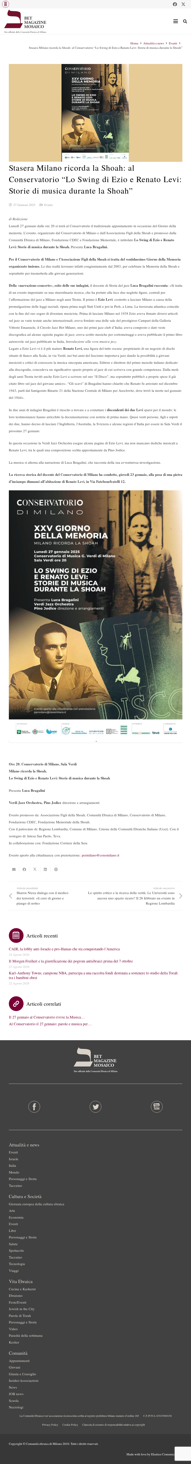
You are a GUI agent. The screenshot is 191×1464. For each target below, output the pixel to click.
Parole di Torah (20, 1315)
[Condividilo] (24, 869)
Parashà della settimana (26, 1335)
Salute (13, 1243)
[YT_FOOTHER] (156, 1107)
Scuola (14, 1400)
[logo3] (25, 21)
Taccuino (15, 1185)
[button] (5, 4)
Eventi (48, 205)
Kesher (14, 1342)
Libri (12, 1230)
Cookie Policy (70, 1424)
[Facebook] (175, 4)
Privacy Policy (50, 1424)
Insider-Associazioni (23, 1380)
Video (13, 1328)
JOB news (16, 1393)
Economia (16, 1217)
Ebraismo (16, 1295)
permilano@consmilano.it (100, 855)
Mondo (14, 1172)
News (13, 1387)
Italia (12, 1165)
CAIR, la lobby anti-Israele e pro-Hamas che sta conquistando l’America (64, 949)
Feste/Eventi (17, 1302)
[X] (183, 4)
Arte (12, 1210)
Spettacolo (16, 1250)
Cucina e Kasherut (22, 1289)
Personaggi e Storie (23, 1178)
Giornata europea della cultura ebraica (36, 1204)
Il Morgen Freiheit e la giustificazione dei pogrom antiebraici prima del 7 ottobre (71, 961)
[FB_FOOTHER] (34, 1107)
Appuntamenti (19, 1360)
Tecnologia (17, 1263)
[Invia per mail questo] (14, 869)
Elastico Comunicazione (166, 1454)
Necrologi (16, 1407)
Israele (13, 1158)
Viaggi (14, 1270)
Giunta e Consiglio (22, 1374)
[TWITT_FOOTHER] (95, 1107)
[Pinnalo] (56, 869)
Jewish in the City (22, 1308)
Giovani (14, 1367)
